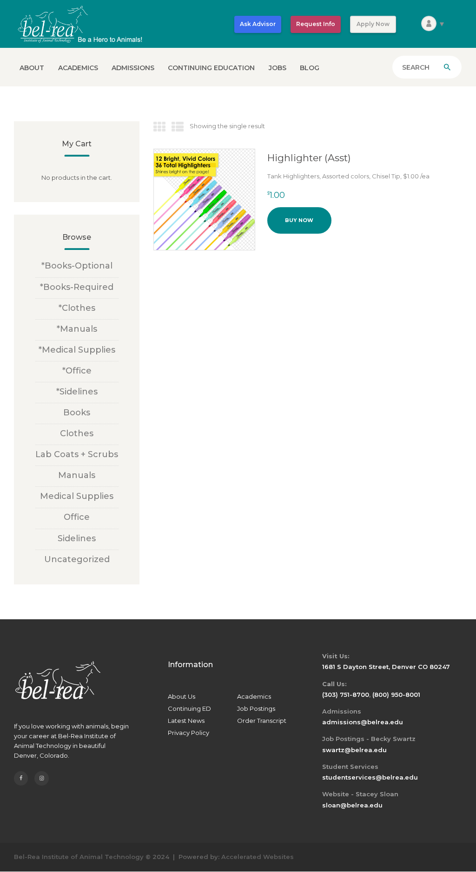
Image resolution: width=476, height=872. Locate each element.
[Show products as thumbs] (159, 127)
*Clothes (77, 308)
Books (76, 412)
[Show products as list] (178, 127)
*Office (77, 371)
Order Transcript (261, 720)
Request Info (315, 23)
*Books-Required (76, 287)
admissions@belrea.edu (362, 722)
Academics (254, 696)
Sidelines (77, 538)
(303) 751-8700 (345, 694)
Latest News (186, 720)
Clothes (76, 433)
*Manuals (77, 329)
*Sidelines (77, 392)
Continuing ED (189, 708)
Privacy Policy (188, 732)
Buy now (299, 220)
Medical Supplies (76, 496)
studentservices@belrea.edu (370, 777)
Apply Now (373, 23)
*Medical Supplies (77, 350)
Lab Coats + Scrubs (76, 454)
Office (77, 517)
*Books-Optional (76, 266)
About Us (181, 696)
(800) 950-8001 (396, 694)
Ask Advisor (258, 23)
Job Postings (256, 708)
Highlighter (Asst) (309, 158)
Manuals (76, 475)
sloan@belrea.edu (352, 805)
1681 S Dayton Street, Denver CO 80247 (386, 666)
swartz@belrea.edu (354, 750)
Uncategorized (77, 559)
